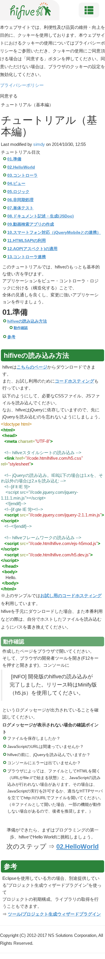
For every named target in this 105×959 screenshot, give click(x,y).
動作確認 (21, 328)
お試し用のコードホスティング (71, 595)
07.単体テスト (20, 208)
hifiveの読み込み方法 (27, 321)
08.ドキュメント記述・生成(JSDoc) (40, 216)
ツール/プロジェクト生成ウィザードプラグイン (54, 914)
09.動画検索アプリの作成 (30, 224)
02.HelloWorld (21, 167)
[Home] (30, 9)
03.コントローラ (22, 175)
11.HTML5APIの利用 (26, 240)
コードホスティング (74, 380)
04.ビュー (16, 183)
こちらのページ (32, 367)
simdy (39, 144)
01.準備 (14, 159)
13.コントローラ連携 (26, 257)
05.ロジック (18, 192)
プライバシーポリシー (22, 85)
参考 (11, 337)
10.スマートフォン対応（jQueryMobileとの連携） (54, 232)
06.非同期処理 (20, 200)
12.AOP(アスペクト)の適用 (32, 249)
